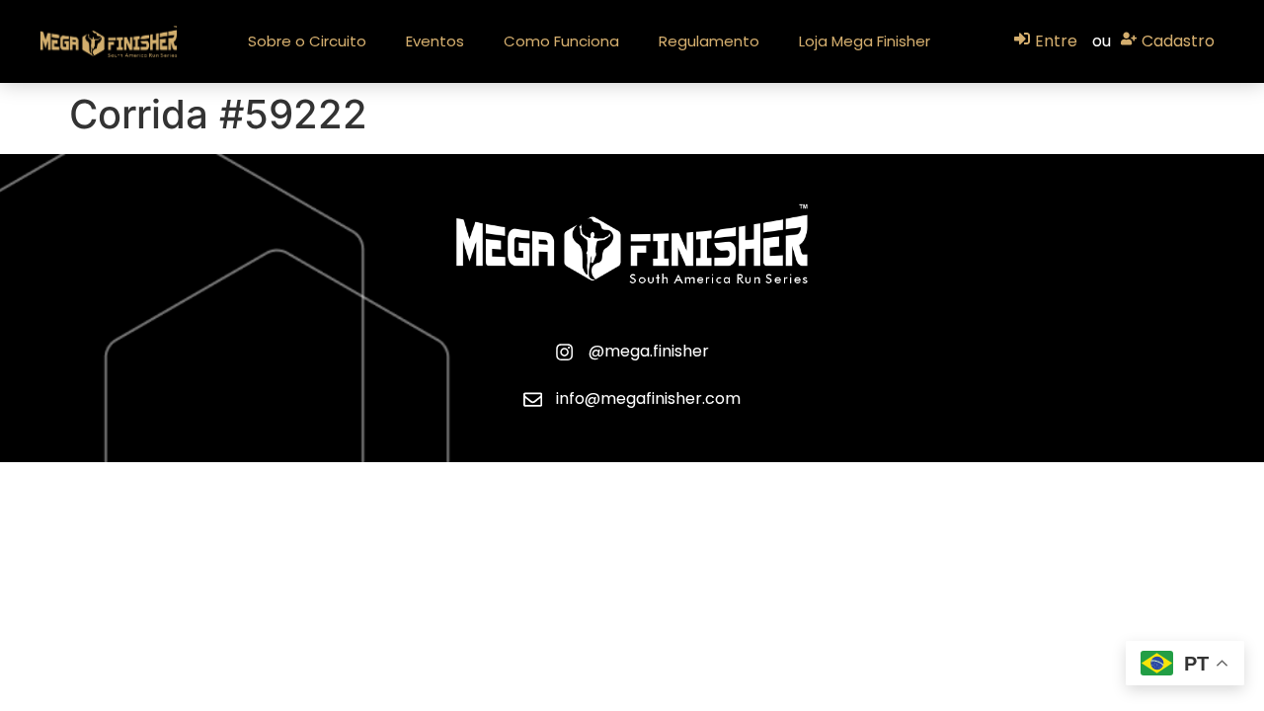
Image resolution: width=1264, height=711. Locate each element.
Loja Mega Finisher (864, 41)
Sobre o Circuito (307, 41)
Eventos (435, 41)
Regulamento (709, 41)
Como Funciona (561, 41)
